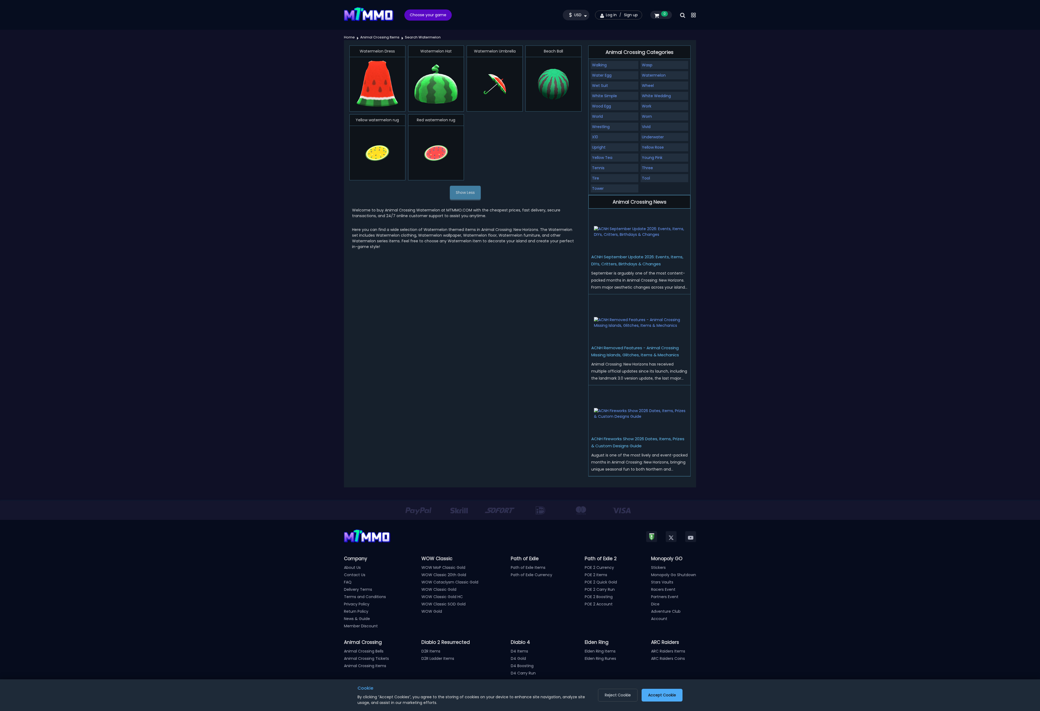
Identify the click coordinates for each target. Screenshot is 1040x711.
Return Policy (356, 611)
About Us (352, 567)
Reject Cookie (618, 695)
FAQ (348, 582)
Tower (598, 188)
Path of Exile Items (528, 567)
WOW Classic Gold (438, 589)
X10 (595, 137)
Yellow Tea (602, 157)
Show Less (465, 192)
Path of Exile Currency (531, 575)
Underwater (653, 137)
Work (646, 106)
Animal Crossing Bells (364, 651)
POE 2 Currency (599, 567)
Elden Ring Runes (600, 658)
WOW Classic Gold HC (442, 596)
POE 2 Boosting (599, 596)
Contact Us (354, 575)
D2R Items (430, 651)
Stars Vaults (662, 582)
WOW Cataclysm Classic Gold (449, 582)
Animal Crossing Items (365, 665)
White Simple (604, 96)
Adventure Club (666, 611)
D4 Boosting (522, 665)
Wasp (647, 65)
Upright (599, 147)
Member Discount (361, 626)
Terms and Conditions (365, 596)
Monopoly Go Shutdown (673, 575)
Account (659, 618)
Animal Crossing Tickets (366, 658)
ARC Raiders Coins (668, 658)
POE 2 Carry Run (600, 589)
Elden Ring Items (600, 651)
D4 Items (519, 651)
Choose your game (428, 15)
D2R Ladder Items (437, 658)
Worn (647, 116)
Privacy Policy (356, 604)
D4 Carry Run (523, 673)
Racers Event (663, 589)
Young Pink (652, 157)
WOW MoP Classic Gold (443, 567)
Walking (599, 65)
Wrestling (601, 126)
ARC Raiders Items (668, 651)
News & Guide (357, 618)
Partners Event (664, 596)
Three (647, 168)
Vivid (646, 126)
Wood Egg (601, 106)
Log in (611, 15)
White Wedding (656, 96)
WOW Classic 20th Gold (443, 575)
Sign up (631, 15)
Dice (655, 604)
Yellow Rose (653, 147)
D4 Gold (518, 658)
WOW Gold (431, 611)
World (597, 116)
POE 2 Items (596, 575)
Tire (595, 178)
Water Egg (602, 75)
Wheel (648, 85)
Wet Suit (600, 85)
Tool (646, 178)
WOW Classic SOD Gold (443, 604)
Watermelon (654, 75)
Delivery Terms (358, 589)
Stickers (658, 567)
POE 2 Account (599, 604)
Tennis (598, 168)
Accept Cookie (662, 695)
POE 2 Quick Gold (601, 582)
